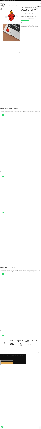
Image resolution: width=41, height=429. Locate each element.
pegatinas (35, 25)
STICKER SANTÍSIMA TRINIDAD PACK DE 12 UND (8, 170)
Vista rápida (1, 116)
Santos (11, 342)
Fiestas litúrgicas (12, 344)
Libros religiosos (32, 25)
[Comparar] (1, 107)
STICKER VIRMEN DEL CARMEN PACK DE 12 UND (8, 329)
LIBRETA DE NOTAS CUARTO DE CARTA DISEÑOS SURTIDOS (22, 344)
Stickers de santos (23, 27)
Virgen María (34, 27)
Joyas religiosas (28, 25)
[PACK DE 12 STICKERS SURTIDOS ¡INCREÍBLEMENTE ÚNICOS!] (25, 345)
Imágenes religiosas (25, 25)
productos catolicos (26, 26)
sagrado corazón (33, 26)
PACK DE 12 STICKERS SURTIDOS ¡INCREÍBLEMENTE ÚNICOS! (29, 344)
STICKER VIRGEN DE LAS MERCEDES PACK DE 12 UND (9, 206)
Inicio (21, 7)
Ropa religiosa (29, 26)
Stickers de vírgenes (27, 27)
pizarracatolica (22, 26)
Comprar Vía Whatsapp (3, 115)
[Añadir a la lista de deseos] (1, 113)
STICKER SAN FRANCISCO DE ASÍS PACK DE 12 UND (9, 108)
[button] (1, 115)
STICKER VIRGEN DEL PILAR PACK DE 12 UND (7, 267)
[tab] (20, 52)
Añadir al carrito (31, 18)
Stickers (23, 7)
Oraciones (12, 345)
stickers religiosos (31, 27)
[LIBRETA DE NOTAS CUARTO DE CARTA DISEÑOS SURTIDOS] (18, 344)
